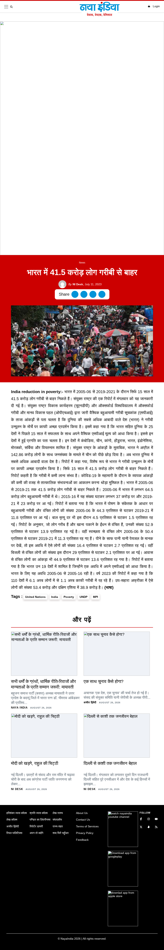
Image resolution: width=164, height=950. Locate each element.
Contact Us (83, 819)
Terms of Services (87, 826)
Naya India (19, 707)
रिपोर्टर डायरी (36, 826)
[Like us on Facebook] (141, 819)
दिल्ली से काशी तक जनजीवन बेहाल (110, 763)
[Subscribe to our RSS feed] (156, 827)
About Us (82, 813)
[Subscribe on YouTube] (156, 819)
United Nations (35, 596)
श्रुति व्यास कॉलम (39, 813)
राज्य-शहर (58, 826)
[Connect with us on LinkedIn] (148, 827)
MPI (95, 596)
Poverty (69, 596)
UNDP (83, 596)
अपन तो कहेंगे (36, 833)
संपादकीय (57, 819)
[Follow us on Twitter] (141, 827)
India (54, 596)
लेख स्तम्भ (58, 813)
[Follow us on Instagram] (148, 819)
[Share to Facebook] (74, 294)
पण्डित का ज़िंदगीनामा (40, 819)
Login (156, 6)
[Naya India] (100, 15)
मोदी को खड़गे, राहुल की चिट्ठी (34, 763)
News (82, 262)
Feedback (82, 839)
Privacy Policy (84, 833)
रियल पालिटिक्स (14, 833)
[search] (12, 7)
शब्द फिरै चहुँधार (61, 833)
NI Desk (75, 284)
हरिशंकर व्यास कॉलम (16, 813)
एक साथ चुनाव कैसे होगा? (103, 681)
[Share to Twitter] (83, 294)
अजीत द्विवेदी (90, 702)
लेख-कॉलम (11, 819)
